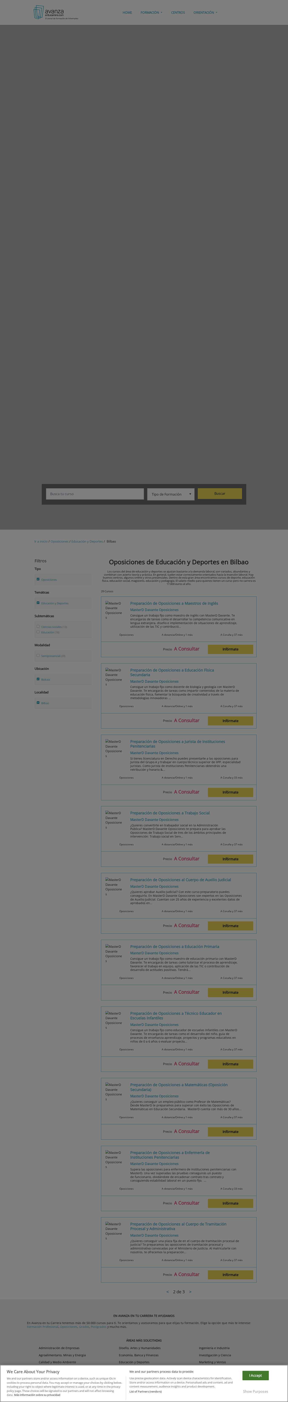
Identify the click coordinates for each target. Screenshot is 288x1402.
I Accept (255, 1375)
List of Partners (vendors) (145, 1392)
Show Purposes (255, 1391)
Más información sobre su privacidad (37, 1395)
